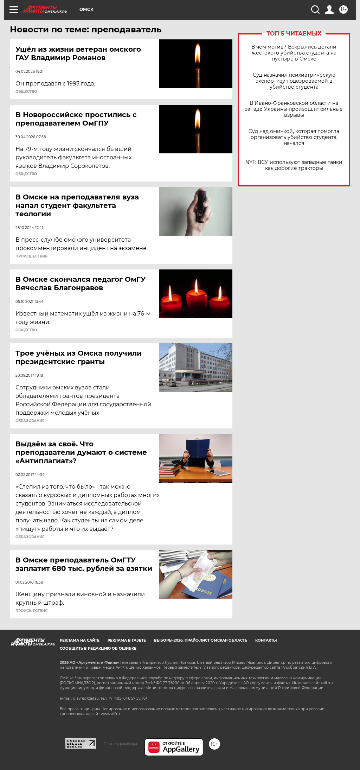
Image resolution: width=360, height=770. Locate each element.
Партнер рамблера (120, 744)
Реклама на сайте (79, 640)
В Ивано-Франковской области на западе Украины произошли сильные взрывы (294, 109)
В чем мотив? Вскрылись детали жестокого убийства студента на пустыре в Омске (293, 53)
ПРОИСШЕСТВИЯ (31, 256)
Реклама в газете (127, 640)
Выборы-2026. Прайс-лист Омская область (200, 640)
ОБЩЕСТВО (26, 92)
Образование (30, 421)
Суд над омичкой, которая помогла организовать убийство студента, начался (294, 137)
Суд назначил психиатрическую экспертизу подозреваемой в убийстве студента (294, 81)
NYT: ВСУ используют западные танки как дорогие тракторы (293, 165)
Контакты (266, 640)
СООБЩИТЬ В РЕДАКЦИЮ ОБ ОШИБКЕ (98, 648)
